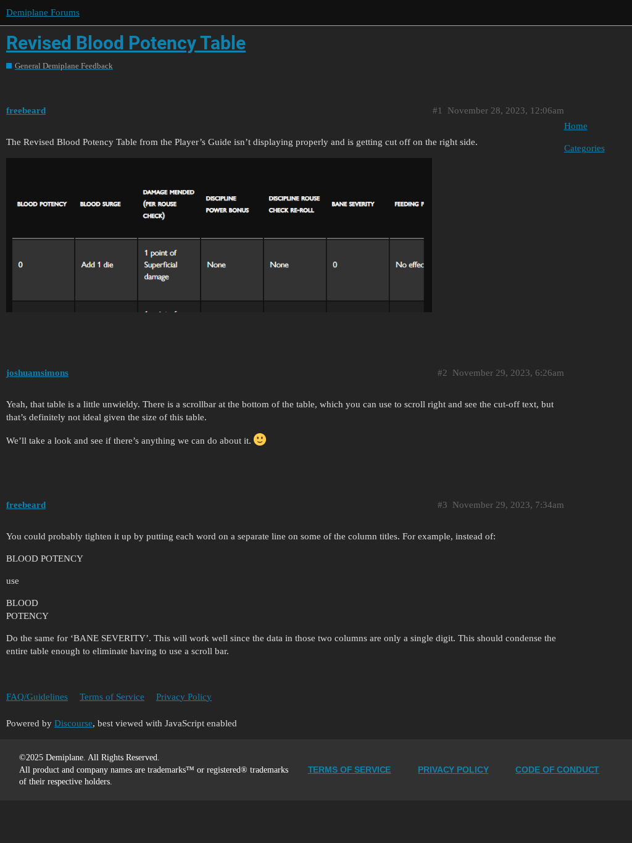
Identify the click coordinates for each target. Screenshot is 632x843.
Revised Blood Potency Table (126, 43)
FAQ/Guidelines (37, 697)
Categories (584, 148)
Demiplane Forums (43, 12)
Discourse (73, 723)
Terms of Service (112, 697)
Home (576, 126)
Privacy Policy (184, 697)
